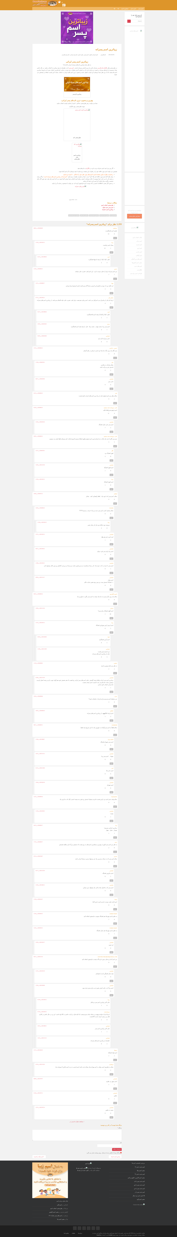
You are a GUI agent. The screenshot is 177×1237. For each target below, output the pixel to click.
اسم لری (139, 248)
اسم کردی (139, 244)
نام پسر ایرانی (73, 54)
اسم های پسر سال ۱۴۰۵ (55, 1215)
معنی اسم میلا (141, 1170)
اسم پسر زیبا (113, 215)
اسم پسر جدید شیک (108, 207)
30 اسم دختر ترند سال (139, 1195)
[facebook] (89, 1228)
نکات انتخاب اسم (137, 237)
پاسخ (115, 238)
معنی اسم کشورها (137, 262)
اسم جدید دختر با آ (140, 1174)
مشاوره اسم (124, 8)
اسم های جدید (138, 266)
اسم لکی (59, 1205)
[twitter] (79, 1228)
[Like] (115, 234)
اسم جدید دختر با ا (140, 1167)
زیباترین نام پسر (84, 215)
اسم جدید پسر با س (139, 1188)
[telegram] (93, 1228)
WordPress (99, 1235)
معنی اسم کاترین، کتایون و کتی (136, 1177)
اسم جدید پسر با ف (139, 1181)
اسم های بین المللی (136, 259)
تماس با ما (66, 1233)
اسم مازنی (139, 252)
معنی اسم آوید (141, 1199)
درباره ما (80, 1233)
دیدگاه (119, 1128)
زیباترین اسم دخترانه (107, 209)
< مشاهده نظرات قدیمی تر (77, 1121)
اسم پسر (140, 8)
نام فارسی (103, 54)
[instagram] (114, 8)
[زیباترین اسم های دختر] (77, 191)
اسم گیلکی (139, 255)
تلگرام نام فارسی (102, 68)
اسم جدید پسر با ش (139, 1185)
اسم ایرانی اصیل (93, 54)
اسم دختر (133, 8)
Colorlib (110, 1235)
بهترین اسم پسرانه (104, 215)
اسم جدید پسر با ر (140, 1192)
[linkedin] (75, 1228)
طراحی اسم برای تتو (136, 273)
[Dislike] (110, 234)
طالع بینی (139, 270)
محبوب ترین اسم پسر (74, 215)
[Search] (129, 21)
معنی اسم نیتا (61, 1219)
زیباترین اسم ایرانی (94, 215)
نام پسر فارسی (65, 54)
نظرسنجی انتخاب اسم (107, 205)
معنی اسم (80, 54)
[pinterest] (84, 1228)
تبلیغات (73, 1233)
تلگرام (88, 168)
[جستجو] (118, 8)
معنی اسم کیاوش (54, 1212)
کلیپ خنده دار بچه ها (83, 1170)
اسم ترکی (139, 241)
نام (121, 1142)
